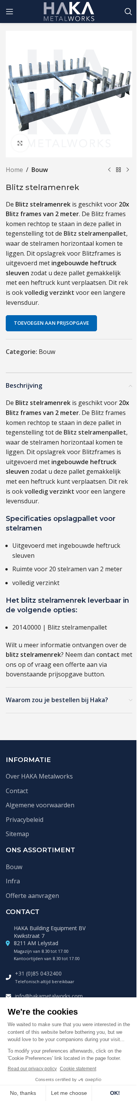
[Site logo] (69, 11)
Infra (13, 881)
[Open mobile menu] (9, 11)
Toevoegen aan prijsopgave (51, 322)
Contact (17, 791)
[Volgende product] (127, 170)
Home (14, 169)
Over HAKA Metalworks (39, 776)
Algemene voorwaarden (40, 805)
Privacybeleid (24, 819)
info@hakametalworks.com (49, 996)
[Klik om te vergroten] (20, 143)
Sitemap (17, 834)
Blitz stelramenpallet (95, 233)
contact (108, 654)
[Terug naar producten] (118, 170)
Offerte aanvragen (32, 895)
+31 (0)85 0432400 (38, 973)
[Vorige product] (109, 170)
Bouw (39, 169)
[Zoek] (128, 11)
